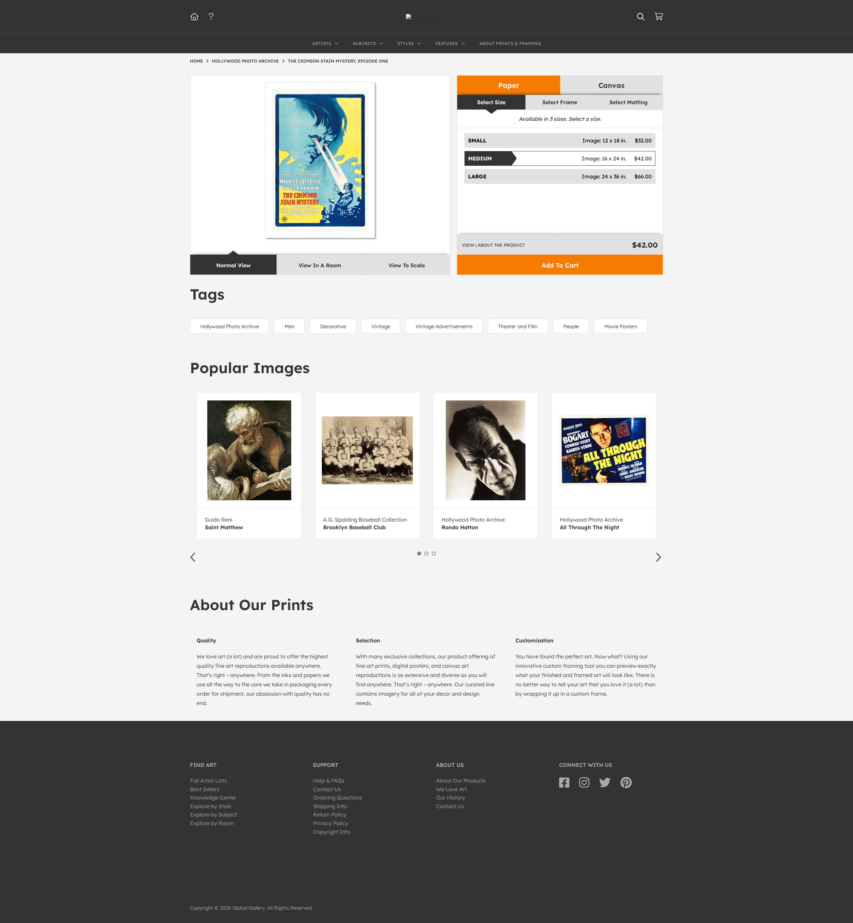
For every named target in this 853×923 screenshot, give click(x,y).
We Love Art (451, 789)
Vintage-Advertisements (444, 326)
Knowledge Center (213, 797)
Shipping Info (330, 806)
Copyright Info (331, 831)
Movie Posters (620, 326)
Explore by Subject (213, 814)
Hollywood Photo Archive (229, 326)
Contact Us (327, 789)
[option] (249, 465)
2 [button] (426, 554)
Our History (450, 797)
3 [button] (434, 554)
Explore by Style (210, 806)
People (571, 326)
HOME (196, 61)
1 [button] (419, 554)
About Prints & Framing (510, 43)
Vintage (381, 326)
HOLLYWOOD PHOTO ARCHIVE (245, 61)
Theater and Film (518, 326)
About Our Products (461, 780)
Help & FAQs (329, 780)
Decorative (333, 326)
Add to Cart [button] (559, 265)
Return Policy (329, 814)
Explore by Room (212, 823)
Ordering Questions (337, 797)
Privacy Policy (330, 823)
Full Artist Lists (208, 780)
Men (290, 326)
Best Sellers (205, 789)
